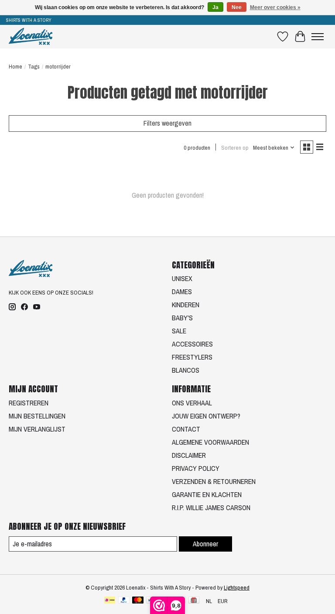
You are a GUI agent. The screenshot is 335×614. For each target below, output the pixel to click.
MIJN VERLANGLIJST (37, 429)
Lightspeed (237, 587)
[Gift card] (193, 601)
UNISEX (182, 278)
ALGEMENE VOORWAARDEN (210, 442)
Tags (34, 66)
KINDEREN (185, 304)
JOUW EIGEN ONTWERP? (206, 416)
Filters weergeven (167, 123)
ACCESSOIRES (192, 344)
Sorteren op (235, 147)
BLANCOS (185, 370)
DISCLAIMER (189, 455)
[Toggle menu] (317, 36)
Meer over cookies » (275, 7)
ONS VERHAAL (192, 403)
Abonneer (205, 544)
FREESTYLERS (192, 357)
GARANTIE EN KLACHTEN (207, 494)
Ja (215, 7)
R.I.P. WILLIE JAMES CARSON (211, 507)
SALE (179, 331)
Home (15, 66)
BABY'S (182, 317)
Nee (237, 7)
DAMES (182, 291)
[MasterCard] (138, 601)
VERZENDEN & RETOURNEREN (214, 481)
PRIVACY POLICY (195, 468)
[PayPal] (124, 601)
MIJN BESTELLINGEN (37, 416)
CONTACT (186, 429)
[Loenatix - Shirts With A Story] (30, 36)
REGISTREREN (28, 403)
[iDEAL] (109, 601)
